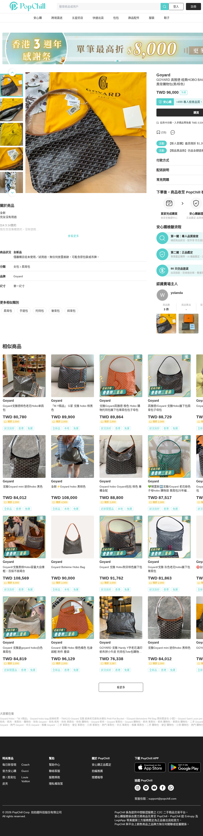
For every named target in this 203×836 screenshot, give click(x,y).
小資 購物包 (182, 725)
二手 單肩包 (63, 725)
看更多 (121, 687)
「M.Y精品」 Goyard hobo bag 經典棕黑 (38, 718)
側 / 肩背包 (9, 777)
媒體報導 (97, 777)
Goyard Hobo (7, 718)
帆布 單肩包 (149, 721)
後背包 (55, 310)
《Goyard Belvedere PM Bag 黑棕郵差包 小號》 (150, 718)
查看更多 (73, 236)
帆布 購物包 (164, 721)
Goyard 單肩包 (115, 721)
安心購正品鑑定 (101, 764)
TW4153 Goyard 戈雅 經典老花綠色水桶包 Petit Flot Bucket (92, 718)
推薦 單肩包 (138, 725)
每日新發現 (9, 764)
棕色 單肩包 (67, 721)
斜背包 (71, 310)
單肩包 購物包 (180, 721)
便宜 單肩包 (78, 725)
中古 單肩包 (123, 725)
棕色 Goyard (40, 721)
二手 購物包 (153, 725)
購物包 (27, 721)
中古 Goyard (32, 725)
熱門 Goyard (17, 725)
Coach (25, 764)
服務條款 (54, 777)
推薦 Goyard (48, 725)
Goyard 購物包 (133, 721)
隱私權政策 (56, 783)
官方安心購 (9, 771)
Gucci (25, 771)
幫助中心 (54, 764)
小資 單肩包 (93, 725)
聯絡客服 (54, 771)
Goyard (18, 276)
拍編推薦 (97, 771)
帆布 (9, 721)
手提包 (24, 310)
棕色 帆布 (54, 721)
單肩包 (17, 721)
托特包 (39, 310)
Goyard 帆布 (97, 721)
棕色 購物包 (82, 721)
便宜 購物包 (167, 725)
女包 (16, 266)
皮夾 (5, 783)
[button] (166, 307)
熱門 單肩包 (108, 725)
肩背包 (26, 266)
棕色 (2, 721)
